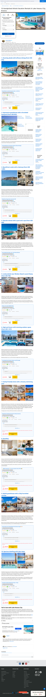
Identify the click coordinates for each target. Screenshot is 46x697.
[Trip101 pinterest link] (41, 60)
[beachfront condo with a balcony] (21, 174)
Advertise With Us (26, 680)
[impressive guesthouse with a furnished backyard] (21, 120)
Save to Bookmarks (40, 43)
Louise (7, 635)
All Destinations (3, 671)
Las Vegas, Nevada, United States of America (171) (39, 149)
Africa (2, 678)
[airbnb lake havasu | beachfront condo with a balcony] (9, 178)
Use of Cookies (26, 686)
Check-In (3, 23)
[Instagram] (9, 635)
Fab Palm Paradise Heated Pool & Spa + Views (10, 582)
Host (3, 100)
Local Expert (14, 646)
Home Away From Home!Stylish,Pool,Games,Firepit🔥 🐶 (12, 526)
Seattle (14, 674)
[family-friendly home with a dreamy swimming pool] (9, 393)
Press (25, 687)
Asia (2, 676)
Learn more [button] (32, 1)
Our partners (26, 675)
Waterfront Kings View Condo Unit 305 (9, 199)
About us (25, 671)
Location (4, 158)
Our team (25, 672)
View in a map (39, 53)
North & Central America (5, 672)
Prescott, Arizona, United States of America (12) (39, 140)
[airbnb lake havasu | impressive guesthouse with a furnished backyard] (9, 124)
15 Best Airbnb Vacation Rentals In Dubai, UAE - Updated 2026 (40, 119)
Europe (2, 675)
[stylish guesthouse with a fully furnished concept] (9, 505)
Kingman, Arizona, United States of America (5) (39, 135)
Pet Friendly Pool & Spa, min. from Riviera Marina (11, 252)
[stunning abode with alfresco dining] (21, 65)
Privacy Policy (16, 630)
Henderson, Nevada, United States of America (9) (39, 144)
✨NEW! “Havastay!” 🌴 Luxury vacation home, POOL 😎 (12, 468)
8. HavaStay (5, 438)
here (32, 614)
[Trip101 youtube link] (36, 674)
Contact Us (25, 678)
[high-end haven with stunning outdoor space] (9, 338)
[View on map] (13, 92)
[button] (17, 101)
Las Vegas (14, 671)
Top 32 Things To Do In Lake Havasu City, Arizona (39, 99)
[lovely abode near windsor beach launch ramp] (9, 285)
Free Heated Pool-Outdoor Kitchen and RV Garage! (11, 360)
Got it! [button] (43, 1)
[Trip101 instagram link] (40, 60)
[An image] (29, 73)
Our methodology (27, 674)
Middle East (3, 679)
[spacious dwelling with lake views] (9, 561)
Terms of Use (26, 683)
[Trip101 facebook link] (36, 672)
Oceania (2, 680)
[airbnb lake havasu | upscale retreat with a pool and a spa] (9, 232)
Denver (14, 672)
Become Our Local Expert (28, 682)
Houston (14, 675)
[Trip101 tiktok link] (39, 675)
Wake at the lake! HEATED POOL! (8, 305)
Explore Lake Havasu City (23, 692)
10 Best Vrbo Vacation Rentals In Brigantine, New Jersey (39, 178)
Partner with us (26, 676)
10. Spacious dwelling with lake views (13, 551)
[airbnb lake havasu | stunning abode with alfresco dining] (9, 69)
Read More (17, 105)
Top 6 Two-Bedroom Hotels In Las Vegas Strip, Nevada (39, 82)
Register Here (5, 647)
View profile (12, 641)
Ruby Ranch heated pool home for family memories (11, 413)
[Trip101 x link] (39, 60)
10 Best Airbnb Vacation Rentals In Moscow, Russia (40, 113)
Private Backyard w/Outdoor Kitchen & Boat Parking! (11, 145)
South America (3, 674)
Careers (25, 679)
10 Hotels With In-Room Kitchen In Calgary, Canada (40, 160)
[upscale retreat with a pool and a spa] (21, 228)
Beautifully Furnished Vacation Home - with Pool (11, 91)
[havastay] (9, 448)
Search (8, 33)
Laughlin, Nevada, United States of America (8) (39, 130)
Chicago (14, 676)
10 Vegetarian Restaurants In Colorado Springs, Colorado (40, 172)
